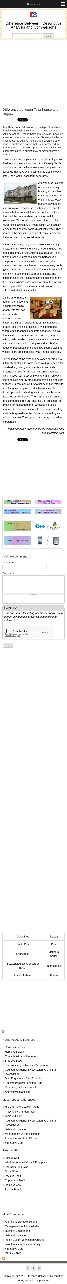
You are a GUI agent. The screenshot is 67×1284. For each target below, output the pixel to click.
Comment (8, 573)
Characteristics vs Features (20, 1056)
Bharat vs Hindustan (16, 1167)
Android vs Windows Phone (21, 1138)
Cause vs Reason (15, 1047)
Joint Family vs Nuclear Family (22, 1244)
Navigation (33, 4)
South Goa (23, 944)
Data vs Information (16, 1129)
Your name (8, 562)
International (54, 965)
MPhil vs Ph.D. (13, 1253)
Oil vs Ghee (11, 1171)
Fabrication (22, 954)
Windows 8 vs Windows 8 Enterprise (26, 1162)
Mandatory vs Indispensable (21, 1087)
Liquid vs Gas (13, 1185)
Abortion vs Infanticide (17, 1091)
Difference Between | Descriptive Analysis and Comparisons (33, 25)
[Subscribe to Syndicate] (3, 1258)
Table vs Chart (13, 1116)
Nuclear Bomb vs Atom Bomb (22, 1107)
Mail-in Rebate (22, 975)
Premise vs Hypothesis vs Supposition (27, 1065)
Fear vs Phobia (13, 1189)
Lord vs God (12, 1157)
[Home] (33, 17)
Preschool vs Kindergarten (20, 1111)
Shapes (53, 975)
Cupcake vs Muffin (15, 1180)
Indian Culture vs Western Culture (24, 1239)
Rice (53, 944)
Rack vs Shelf (13, 1176)
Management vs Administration (22, 1133)
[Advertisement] (33, 73)
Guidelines (23, 936)
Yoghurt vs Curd (14, 1142)
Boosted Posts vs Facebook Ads (23, 1083)
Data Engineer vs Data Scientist (23, 1078)
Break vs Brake (13, 1060)
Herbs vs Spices (14, 1051)
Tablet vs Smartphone (17, 1230)
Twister (54, 936)
